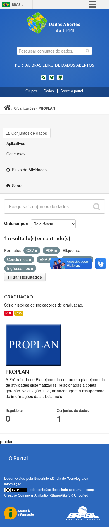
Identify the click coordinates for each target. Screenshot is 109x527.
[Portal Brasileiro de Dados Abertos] (54, 23)
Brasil (17, 4)
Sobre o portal (71, 91)
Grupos (31, 91)
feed (43, 80)
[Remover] (36, 250)
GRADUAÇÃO (18, 296)
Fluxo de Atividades (29, 169)
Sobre (17, 185)
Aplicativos (15, 143)
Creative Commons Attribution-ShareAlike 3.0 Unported (46, 495)
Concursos (15, 153)
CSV (18, 313)
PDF (8, 313)
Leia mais (53, 396)
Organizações (24, 108)
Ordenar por (15, 223)
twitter (51, 80)
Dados (49, 91)
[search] (87, 51)
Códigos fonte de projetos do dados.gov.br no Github (60, 80)
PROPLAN (47, 108)
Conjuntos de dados (29, 133)
